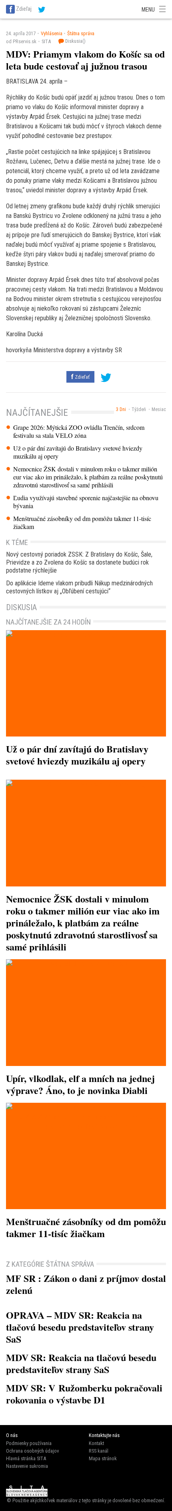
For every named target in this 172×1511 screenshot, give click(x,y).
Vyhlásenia (51, 33)
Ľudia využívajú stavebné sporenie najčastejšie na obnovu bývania (85, 502)
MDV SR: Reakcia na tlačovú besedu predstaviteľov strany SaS (81, 1363)
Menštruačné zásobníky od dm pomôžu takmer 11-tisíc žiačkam (82, 523)
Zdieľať (82, 377)
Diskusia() (75, 41)
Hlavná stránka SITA (26, 1458)
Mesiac (159, 409)
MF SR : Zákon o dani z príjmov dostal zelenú (86, 1284)
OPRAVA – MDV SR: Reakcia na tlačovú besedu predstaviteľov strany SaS (80, 1327)
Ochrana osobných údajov (32, 1451)
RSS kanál (98, 1451)
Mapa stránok (103, 1458)
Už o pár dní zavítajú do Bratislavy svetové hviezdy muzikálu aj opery (77, 452)
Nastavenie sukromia (27, 1466)
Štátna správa (80, 33)
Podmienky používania (29, 1443)
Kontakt (96, 1443)
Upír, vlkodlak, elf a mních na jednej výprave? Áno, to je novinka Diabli (80, 1084)
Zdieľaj (24, 9)
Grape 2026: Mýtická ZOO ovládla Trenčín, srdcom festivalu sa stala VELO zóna (78, 431)
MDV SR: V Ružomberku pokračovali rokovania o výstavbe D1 (84, 1394)
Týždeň (139, 409)
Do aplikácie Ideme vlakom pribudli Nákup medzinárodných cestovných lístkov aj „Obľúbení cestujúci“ (79, 587)
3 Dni (121, 409)
